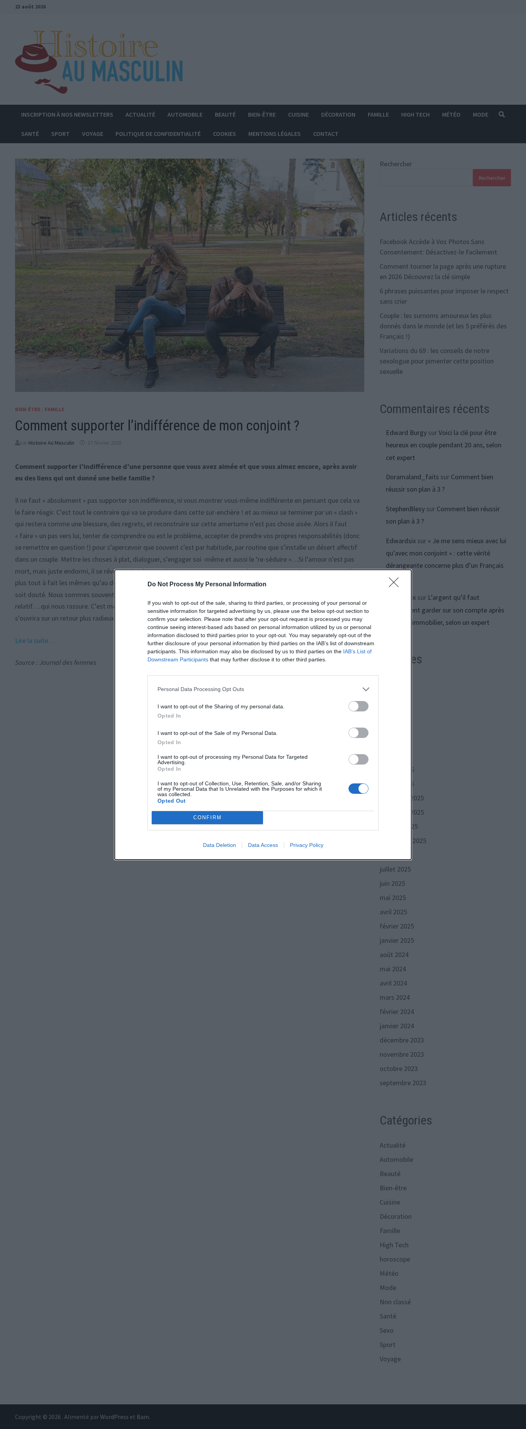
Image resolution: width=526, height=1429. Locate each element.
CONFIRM (207, 817)
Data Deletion (219, 845)
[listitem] (263, 689)
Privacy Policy (306, 845)
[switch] (358, 706)
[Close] (396, 584)
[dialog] (263, 715)
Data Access (263, 845)
